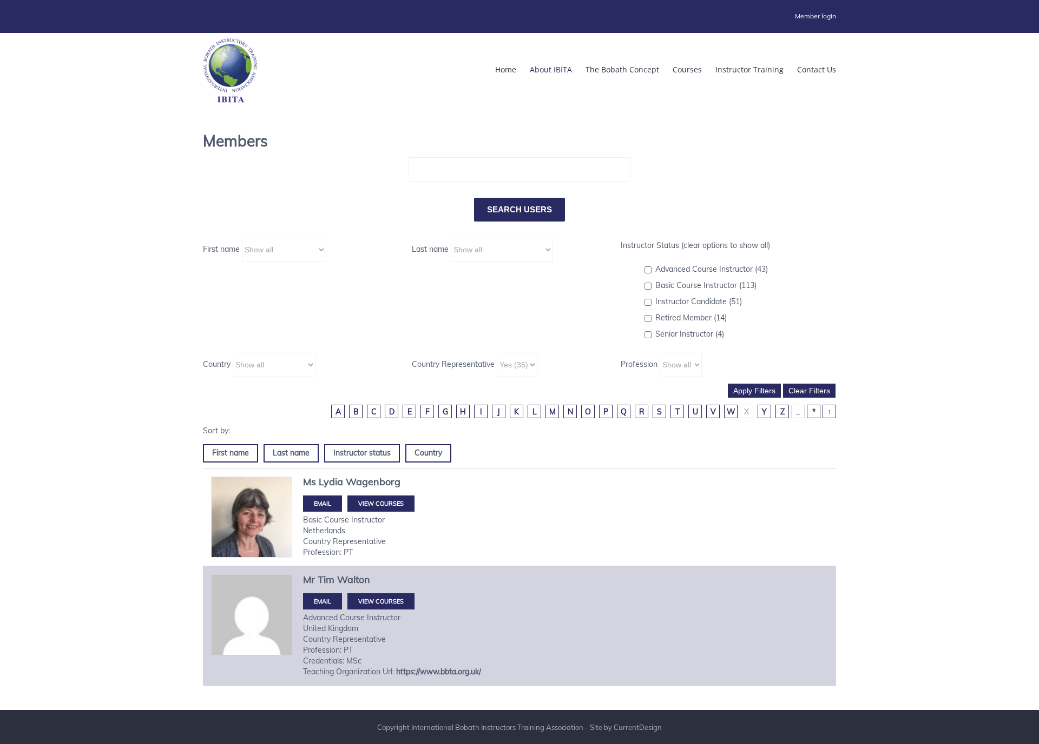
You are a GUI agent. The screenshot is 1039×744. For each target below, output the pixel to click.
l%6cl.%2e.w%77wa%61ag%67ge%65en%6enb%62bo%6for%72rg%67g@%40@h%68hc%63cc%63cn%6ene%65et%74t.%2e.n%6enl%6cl (322, 503)
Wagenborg (373, 481)
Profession (639, 364)
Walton (353, 579)
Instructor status (362, 453)
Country (217, 364)
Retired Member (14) (691, 318)
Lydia (331, 481)
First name (221, 249)
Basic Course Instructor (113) (706, 285)
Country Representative (453, 364)
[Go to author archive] (252, 517)
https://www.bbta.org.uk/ (438, 671)
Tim (326, 579)
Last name (430, 249)
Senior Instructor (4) (689, 334)
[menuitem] (815, 16)
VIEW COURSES (381, 503)
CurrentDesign (638, 727)
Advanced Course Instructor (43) (711, 269)
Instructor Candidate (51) (698, 301)
